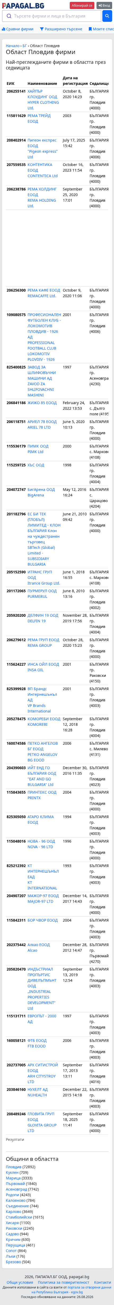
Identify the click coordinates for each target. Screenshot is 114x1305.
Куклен (12, 1172)
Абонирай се (82, 5)
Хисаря (12, 1222)
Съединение (17, 1205)
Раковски (14, 1228)
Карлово (13, 1211)
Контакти (102, 1282)
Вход (106, 5)
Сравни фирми (19, 28)
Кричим (13, 1239)
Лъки (10, 1256)
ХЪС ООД (36, 464)
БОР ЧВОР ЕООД (43, 920)
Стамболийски (19, 1217)
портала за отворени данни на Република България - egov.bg (72, 1289)
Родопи (12, 1194)
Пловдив (13, 1166)
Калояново (15, 1200)
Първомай (15, 1183)
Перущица (15, 1245)
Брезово (13, 1261)
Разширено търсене (63, 28)
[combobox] (52, 16)
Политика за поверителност (63, 1282)
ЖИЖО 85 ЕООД (42, 402)
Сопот (11, 1250)
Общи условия (20, 1282)
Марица (13, 1177)
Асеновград (16, 1189)
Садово (12, 1233)
